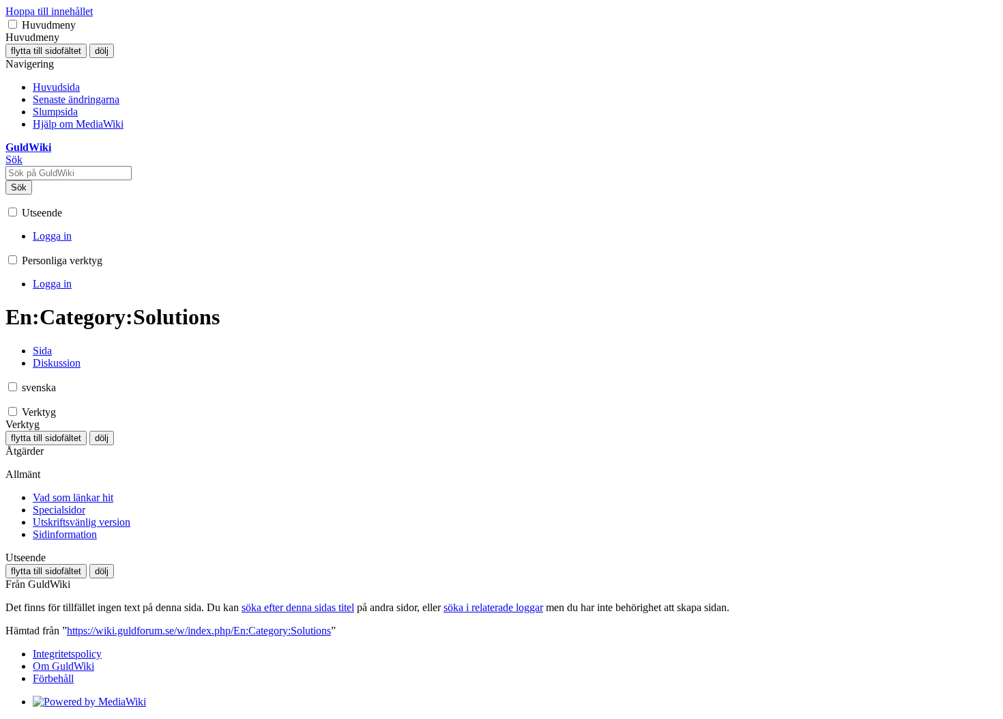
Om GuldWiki (63, 666)
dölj (101, 51)
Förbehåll (53, 678)
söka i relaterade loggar (493, 607)
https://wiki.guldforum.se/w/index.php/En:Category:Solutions (199, 630)
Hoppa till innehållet (49, 11)
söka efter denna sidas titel (298, 607)
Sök (19, 187)
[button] (12, 24)
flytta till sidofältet (46, 51)
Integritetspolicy (67, 654)
